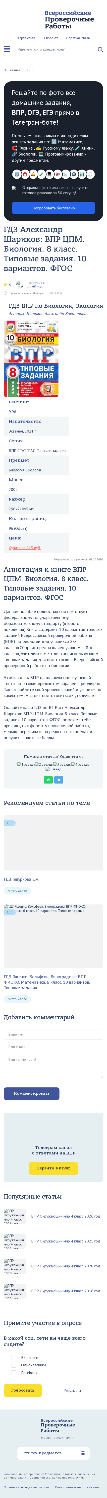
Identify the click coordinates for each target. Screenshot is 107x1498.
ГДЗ (9, 823)
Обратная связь (78, 38)
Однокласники (33, 1364)
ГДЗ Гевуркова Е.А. (21, 879)
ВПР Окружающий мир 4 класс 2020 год (65, 1266)
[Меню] (7, 49)
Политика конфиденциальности (26, 1487)
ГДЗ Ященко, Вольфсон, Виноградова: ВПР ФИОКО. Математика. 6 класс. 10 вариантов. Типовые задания (47, 982)
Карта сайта (26, 38)
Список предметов (41, 1453)
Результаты (72, 1390)
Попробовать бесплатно (53, 207)
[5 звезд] (53, 769)
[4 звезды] (80, 764)
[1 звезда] (26, 764)
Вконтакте (30, 1357)
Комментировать (32, 1093)
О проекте (50, 38)
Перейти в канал (53, 1168)
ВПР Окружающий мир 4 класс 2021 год (65, 1241)
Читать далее (17, 890)
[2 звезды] (44, 764)
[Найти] (100, 51)
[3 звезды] (62, 764)
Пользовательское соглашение (77, 1487)
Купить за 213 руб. (25, 547)
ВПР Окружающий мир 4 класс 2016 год (65, 1291)
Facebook (29, 1372)
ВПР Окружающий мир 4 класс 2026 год (65, 1216)
